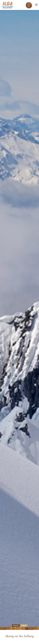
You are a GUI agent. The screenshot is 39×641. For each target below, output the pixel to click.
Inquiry (24, 625)
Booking (15, 625)
